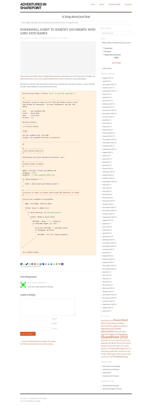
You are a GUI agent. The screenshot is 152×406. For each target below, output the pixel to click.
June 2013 (106, 227)
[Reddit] (46, 264)
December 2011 (108, 265)
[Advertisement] (58, 58)
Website (54, 328)
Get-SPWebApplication (121, 334)
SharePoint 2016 (106, 326)
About (101, 4)
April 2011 (106, 282)
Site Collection (112, 343)
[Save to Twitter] (54, 264)
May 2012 (106, 253)
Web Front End (119, 351)
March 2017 (107, 101)
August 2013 (107, 220)
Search (128, 343)
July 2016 (106, 120)
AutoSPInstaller (114, 348)
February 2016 (108, 133)
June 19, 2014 (24, 38)
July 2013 (106, 224)
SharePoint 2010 (53, 38)
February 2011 (108, 288)
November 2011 (108, 269)
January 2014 (107, 204)
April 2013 (106, 233)
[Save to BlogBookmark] (21, 264)
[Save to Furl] (35, 264)
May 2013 (106, 230)
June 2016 (106, 123)
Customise (104, 357)
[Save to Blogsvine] (24, 264)
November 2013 (108, 210)
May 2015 (106, 162)
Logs (102, 320)
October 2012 (107, 249)
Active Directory (120, 340)
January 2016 (107, 136)
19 (39, 22)
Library (117, 331)
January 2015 (107, 175)
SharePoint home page (111, 385)
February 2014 (108, 201)
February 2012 (108, 259)
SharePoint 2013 (114, 337)
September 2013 (109, 217)
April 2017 (106, 97)
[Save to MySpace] (43, 264)
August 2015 (107, 152)
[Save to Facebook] (32, 264)
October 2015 (107, 146)
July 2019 (106, 81)
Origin (38, 401)
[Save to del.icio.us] (27, 264)
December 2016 (108, 110)
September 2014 (109, 181)
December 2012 (108, 243)
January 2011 (107, 291)
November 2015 (108, 143)
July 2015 (106, 156)
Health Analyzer (121, 354)
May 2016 (106, 126)
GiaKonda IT (107, 373)
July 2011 (106, 272)
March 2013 (107, 236)
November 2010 (108, 298)
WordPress (30, 401)
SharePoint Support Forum (112, 389)
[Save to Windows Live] (57, 264)
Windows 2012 (121, 343)
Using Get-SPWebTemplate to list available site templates (39, 341)
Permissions (124, 326)
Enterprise (108, 48)
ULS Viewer (122, 331)
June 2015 (106, 159)
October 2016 (107, 117)
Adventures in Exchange (111, 366)
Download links (114, 4)
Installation (120, 323)
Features (118, 346)
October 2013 (107, 214)
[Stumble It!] (51, 264)
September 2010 (109, 304)
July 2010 (106, 311)
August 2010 (107, 307)
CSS (107, 348)
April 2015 (106, 165)
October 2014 (107, 178)
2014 (32, 22)
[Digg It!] (29, 264)
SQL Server (112, 340)
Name (54, 319)
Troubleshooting (120, 357)
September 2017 (109, 91)
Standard (107, 51)
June (36, 22)
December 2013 (108, 207)
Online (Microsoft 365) (112, 55)
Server (125, 351)
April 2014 (106, 194)
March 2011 (107, 285)
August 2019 (107, 78)
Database (107, 320)
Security (108, 323)
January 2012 (107, 262)
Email (54, 323)
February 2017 (108, 104)
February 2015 (108, 172)
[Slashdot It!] (49, 264)
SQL (126, 348)
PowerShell (44, 38)
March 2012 (107, 256)
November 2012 (108, 246)
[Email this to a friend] (62, 264)
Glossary (128, 4)
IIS (107, 346)
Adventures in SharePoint (33, 6)
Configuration (116, 326)
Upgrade (122, 348)
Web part (103, 346)
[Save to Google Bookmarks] (38, 264)
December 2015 (108, 139)
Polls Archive (107, 68)
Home (93, 4)
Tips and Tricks (63, 38)
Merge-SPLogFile (109, 351)
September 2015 (109, 149)
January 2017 (107, 107)
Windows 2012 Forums (111, 376)
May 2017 (106, 94)
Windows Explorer (112, 354)
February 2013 (108, 240)
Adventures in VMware (111, 369)
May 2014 (106, 191)
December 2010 (108, 295)
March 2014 (107, 198)
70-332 (109, 357)
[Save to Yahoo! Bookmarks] (59, 264)
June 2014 (106, 188)
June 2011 (106, 275)
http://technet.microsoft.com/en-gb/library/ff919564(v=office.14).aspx (45, 79)
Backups (113, 323)
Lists (111, 320)
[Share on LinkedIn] (40, 264)
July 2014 (106, 185)
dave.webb (35, 38)
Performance (104, 340)
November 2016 (108, 113)
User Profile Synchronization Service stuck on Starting (36, 344)
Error (103, 323)
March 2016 (107, 130)
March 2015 (107, 168)
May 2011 (106, 278)
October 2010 (107, 301)
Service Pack (112, 346)
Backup (129, 354)
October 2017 (107, 88)
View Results (116, 63)
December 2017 (108, 84)
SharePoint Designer (108, 334)
